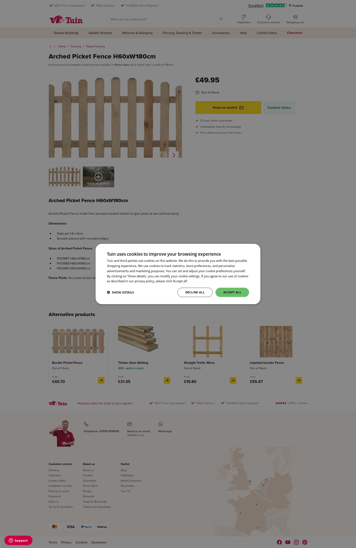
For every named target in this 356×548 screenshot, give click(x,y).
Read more (196, 281)
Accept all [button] (232, 292)
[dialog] (178, 274)
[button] (120, 292)
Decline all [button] (195, 292)
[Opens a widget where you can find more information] (18, 541)
